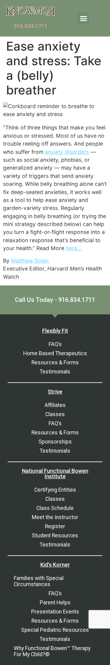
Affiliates (55, 405)
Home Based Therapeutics (55, 353)
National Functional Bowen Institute (55, 473)
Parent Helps (55, 603)
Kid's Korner (55, 564)
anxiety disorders (67, 152)
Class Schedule (55, 508)
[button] (84, 18)
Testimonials (55, 372)
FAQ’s (55, 344)
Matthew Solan (30, 260)
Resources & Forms (55, 362)
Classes (55, 414)
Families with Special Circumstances (39, 581)
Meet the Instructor (55, 517)
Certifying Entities (55, 490)
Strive (55, 391)
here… (73, 248)
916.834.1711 (30, 26)
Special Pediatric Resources (55, 630)
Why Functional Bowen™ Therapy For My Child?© (52, 651)
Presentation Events (55, 612)
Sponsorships (55, 442)
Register (55, 526)
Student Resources (55, 535)
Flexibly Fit (55, 330)
